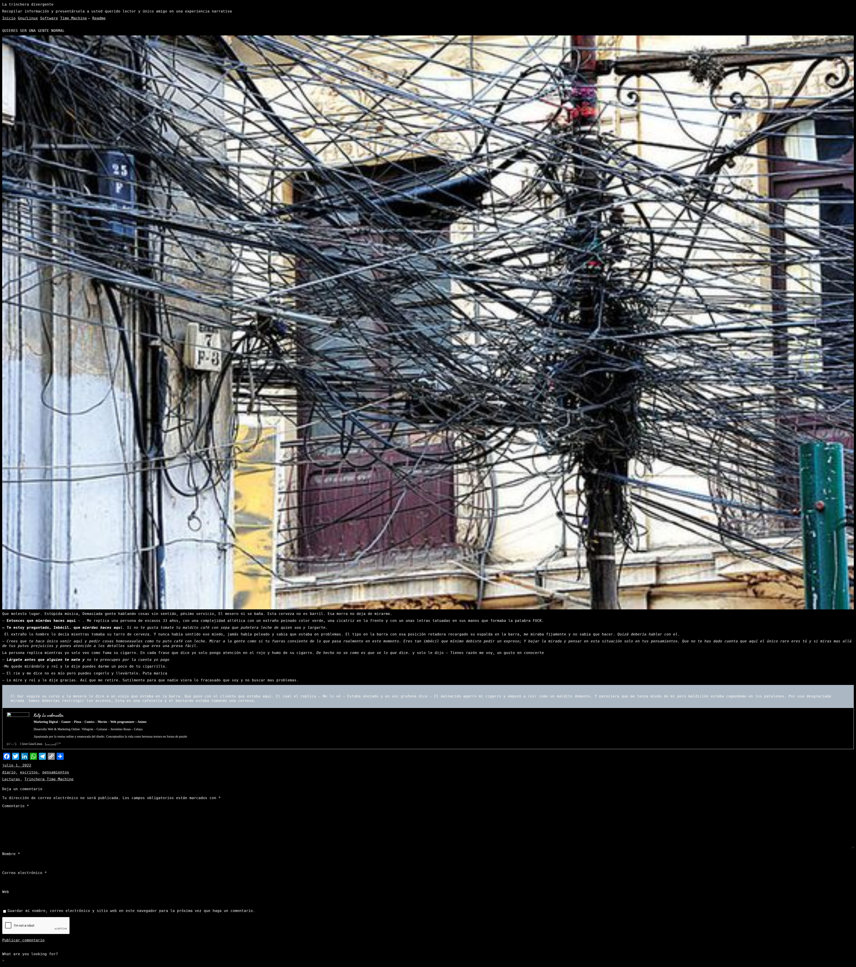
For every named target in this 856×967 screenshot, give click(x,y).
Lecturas (11, 779)
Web (5, 892)
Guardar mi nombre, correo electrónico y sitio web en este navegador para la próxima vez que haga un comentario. (131, 911)
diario (9, 772)
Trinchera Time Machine (49, 779)
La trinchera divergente (28, 4)
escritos (29, 772)
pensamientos (55, 772)
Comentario (15, 806)
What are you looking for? (30, 954)
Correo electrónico (24, 873)
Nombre (11, 854)
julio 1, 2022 (16, 765)
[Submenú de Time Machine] (89, 18)
